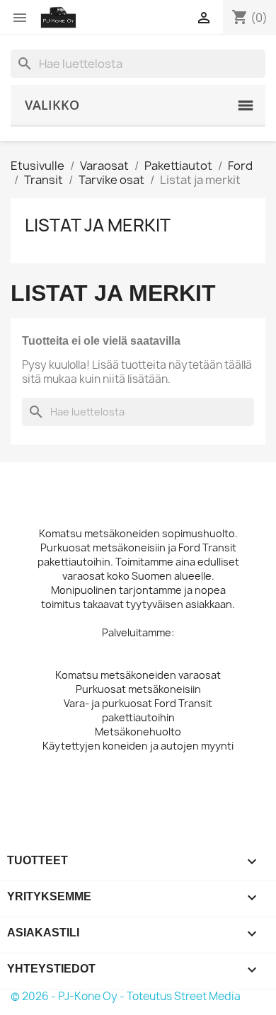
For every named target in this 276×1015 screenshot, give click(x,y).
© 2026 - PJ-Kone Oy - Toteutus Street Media (126, 996)
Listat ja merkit (98, 225)
